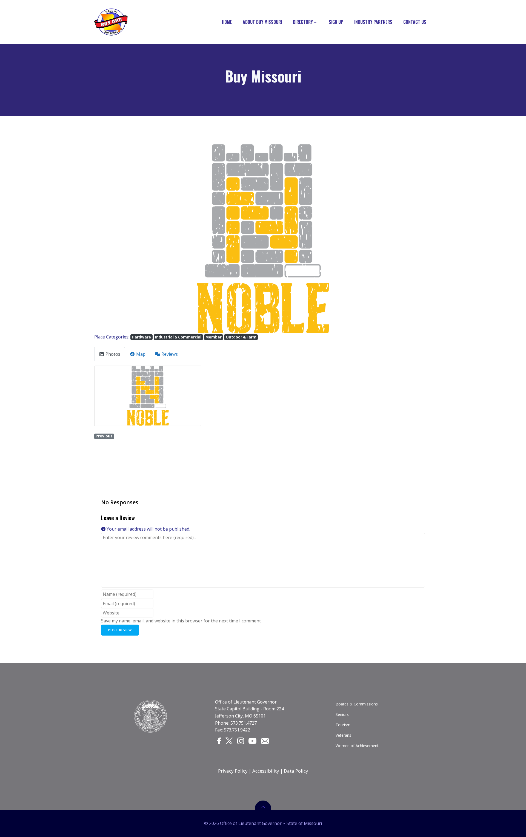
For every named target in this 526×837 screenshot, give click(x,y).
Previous (104, 436)
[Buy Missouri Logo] (111, 22)
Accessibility (265, 771)
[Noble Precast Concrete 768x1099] (148, 396)
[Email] (265, 740)
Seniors (342, 714)
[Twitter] (229, 740)
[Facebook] (219, 740)
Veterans (343, 735)
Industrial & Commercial (178, 337)
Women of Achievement (357, 745)
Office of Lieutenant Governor (246, 702)
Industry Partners (373, 22)
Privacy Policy (233, 771)
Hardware (141, 337)
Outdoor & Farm (241, 337)
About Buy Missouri (262, 22)
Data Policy (296, 771)
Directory (303, 22)
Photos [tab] (112, 354)
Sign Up (336, 22)
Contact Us (414, 22)
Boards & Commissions (357, 704)
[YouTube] (252, 740)
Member (213, 337)
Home (227, 22)
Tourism (343, 724)
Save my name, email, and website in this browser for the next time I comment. (181, 621)
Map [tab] (140, 354)
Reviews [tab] (169, 354)
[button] (119, 239)
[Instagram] (240, 740)
